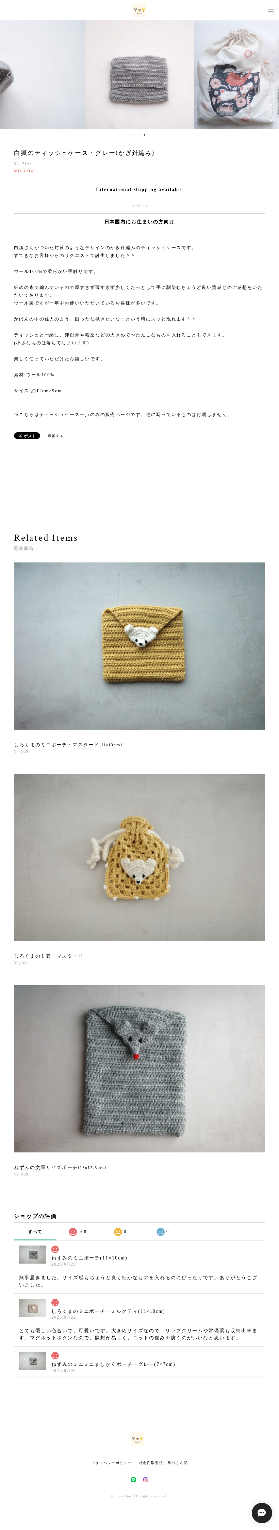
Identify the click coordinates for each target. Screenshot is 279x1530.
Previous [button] (10, 74)
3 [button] (140, 135)
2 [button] (135, 135)
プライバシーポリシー (111, 1463)
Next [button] (268, 74)
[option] (139, 74)
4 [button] (144, 135)
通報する (56, 436)
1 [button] (131, 135)
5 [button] (149, 135)
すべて (35, 1231)
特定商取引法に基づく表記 (163, 1463)
